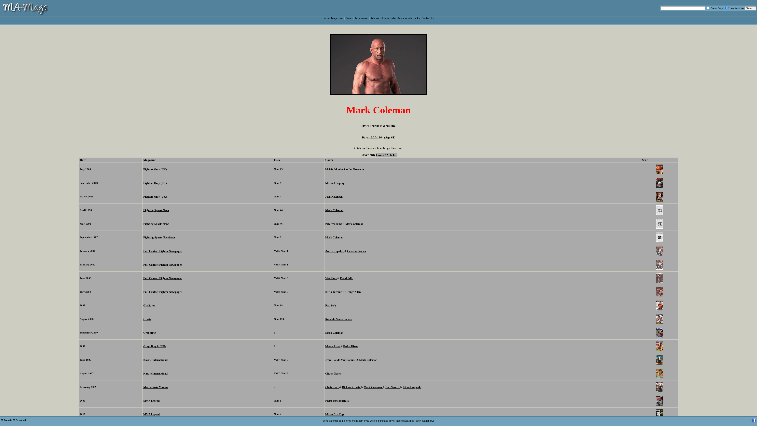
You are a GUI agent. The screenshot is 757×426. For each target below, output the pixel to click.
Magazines (337, 18)
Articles (374, 18)
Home (326, 18)
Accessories (361, 18)
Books (349, 18)
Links (417, 18)
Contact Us (428, 18)
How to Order (388, 18)
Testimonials (405, 18)
